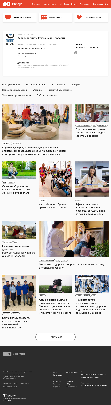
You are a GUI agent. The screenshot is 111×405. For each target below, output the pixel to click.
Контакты (56, 384)
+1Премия (73, 4)
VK (75, 52)
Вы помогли (58, 85)
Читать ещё (55, 337)
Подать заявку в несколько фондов (94, 386)
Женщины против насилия (16, 95)
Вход (55, 372)
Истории (76, 85)
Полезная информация (14, 90)
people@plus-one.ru (10, 386)
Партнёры (56, 387)
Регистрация (58, 375)
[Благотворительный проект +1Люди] (14, 4)
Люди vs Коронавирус (60, 90)
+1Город (66, 4)
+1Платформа (83, 4)
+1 (61, 4)
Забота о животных (47, 95)
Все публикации (11, 85)
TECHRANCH (7, 401)
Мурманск (78, 44)
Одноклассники (72, 372)
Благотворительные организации (93, 374)
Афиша (37, 90)
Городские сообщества (90, 377)
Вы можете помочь (36, 85)
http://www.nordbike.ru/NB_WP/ (86, 47)
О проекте (36, 4)
